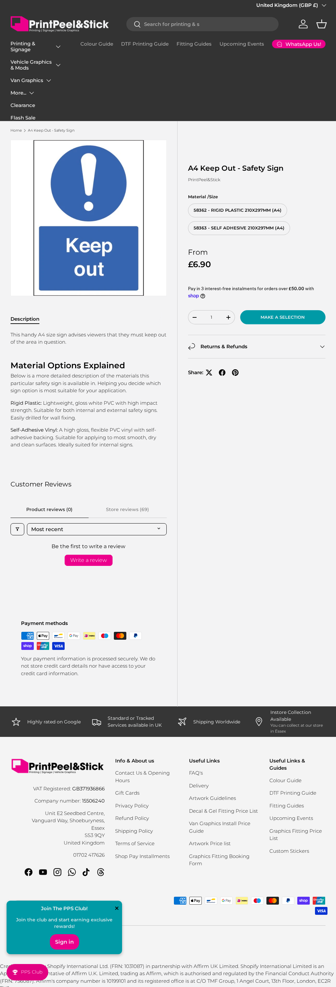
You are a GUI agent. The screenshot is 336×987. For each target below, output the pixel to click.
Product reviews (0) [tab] (49, 509)
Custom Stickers (289, 851)
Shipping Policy (134, 831)
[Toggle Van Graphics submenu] (48, 80)
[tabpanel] (88, 390)
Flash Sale (22, 118)
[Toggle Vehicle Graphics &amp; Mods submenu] (58, 65)
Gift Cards (127, 793)
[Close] (117, 909)
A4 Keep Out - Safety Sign (51, 130)
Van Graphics (26, 80)
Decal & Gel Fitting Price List (223, 811)
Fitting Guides (194, 44)
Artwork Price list (210, 843)
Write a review (88, 560)
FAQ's (196, 773)
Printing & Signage (22, 46)
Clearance (22, 105)
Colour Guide (96, 44)
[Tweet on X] (209, 372)
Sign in (64, 942)
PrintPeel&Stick (204, 179)
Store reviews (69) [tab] (127, 509)
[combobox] (202, 24)
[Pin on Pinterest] (235, 372)
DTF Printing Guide (145, 44)
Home (16, 130)
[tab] (24, 319)
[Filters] (17, 529)
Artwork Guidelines (212, 798)
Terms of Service (135, 843)
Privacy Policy (132, 806)
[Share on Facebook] (222, 372)
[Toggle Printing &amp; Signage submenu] (58, 47)
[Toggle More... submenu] (31, 93)
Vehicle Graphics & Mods (31, 65)
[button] (321, 24)
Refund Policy (132, 818)
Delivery (199, 786)
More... (18, 93)
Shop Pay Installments (142, 856)
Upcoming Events (242, 44)
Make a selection (283, 317)
